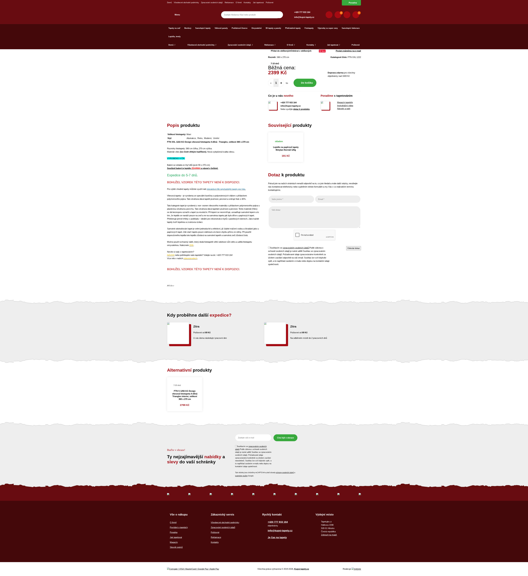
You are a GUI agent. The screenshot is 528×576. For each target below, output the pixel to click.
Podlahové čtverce (239, 28)
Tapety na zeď (174, 28)
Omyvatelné (256, 28)
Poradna (353, 3)
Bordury (187, 28)
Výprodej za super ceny (328, 28)
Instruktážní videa (345, 105)
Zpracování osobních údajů (212, 3)
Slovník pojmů (176, 547)
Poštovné (269, 3)
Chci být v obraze (285, 438)
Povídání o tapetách (179, 527)
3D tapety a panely (273, 28)
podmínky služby (241, 476)
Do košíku (307, 82)
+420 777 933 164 (302, 12)
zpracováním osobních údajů (296, 248)
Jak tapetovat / (333, 45)
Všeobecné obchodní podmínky (186, 3)
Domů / (172, 45)
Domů (169, 3)
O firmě (239, 3)
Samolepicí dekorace (351, 28)
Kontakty (247, 3)
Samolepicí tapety (203, 28)
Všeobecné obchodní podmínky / (201, 45)
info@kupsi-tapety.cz (304, 17)
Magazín (174, 542)
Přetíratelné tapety (293, 28)
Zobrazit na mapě (329, 535)
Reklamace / (269, 45)
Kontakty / (311, 45)
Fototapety (309, 28)
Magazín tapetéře (345, 102)
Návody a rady (343, 108)
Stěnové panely (221, 28)
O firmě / (291, 45)
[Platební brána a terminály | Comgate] (195, 569)
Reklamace (229, 3)
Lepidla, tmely (174, 36)
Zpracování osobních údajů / (240, 45)
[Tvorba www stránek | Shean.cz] (356, 569)
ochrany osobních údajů (285, 473)
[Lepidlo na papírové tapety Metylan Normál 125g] (285, 134)
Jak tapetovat (258, 3)
